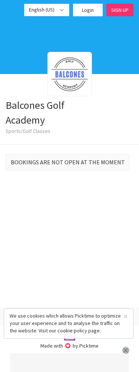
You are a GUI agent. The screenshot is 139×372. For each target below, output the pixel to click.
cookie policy (72, 330)
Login (88, 10)
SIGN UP (120, 10)
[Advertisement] (69, 362)
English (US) (42, 9)
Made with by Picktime (69, 345)
